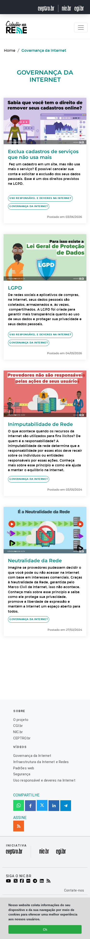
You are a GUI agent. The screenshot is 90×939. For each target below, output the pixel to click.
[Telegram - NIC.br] (36, 881)
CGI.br (18, 726)
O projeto (20, 720)
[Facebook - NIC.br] (22, 881)
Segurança (21, 774)
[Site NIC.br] (67, 8)
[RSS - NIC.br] (49, 881)
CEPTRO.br (21, 738)
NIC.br (18, 732)
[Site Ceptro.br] (14, 853)
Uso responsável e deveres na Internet (40, 198)
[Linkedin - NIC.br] (42, 881)
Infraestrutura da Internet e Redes (41, 762)
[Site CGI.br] (79, 8)
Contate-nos (74, 890)
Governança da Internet (28, 206)
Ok (45, 929)
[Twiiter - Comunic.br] (16, 881)
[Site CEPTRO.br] (49, 8)
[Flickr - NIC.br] (29, 881)
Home (9, 50)
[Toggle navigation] (81, 27)
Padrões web (23, 768)
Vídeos (20, 747)
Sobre (19, 711)
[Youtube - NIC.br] (9, 881)
